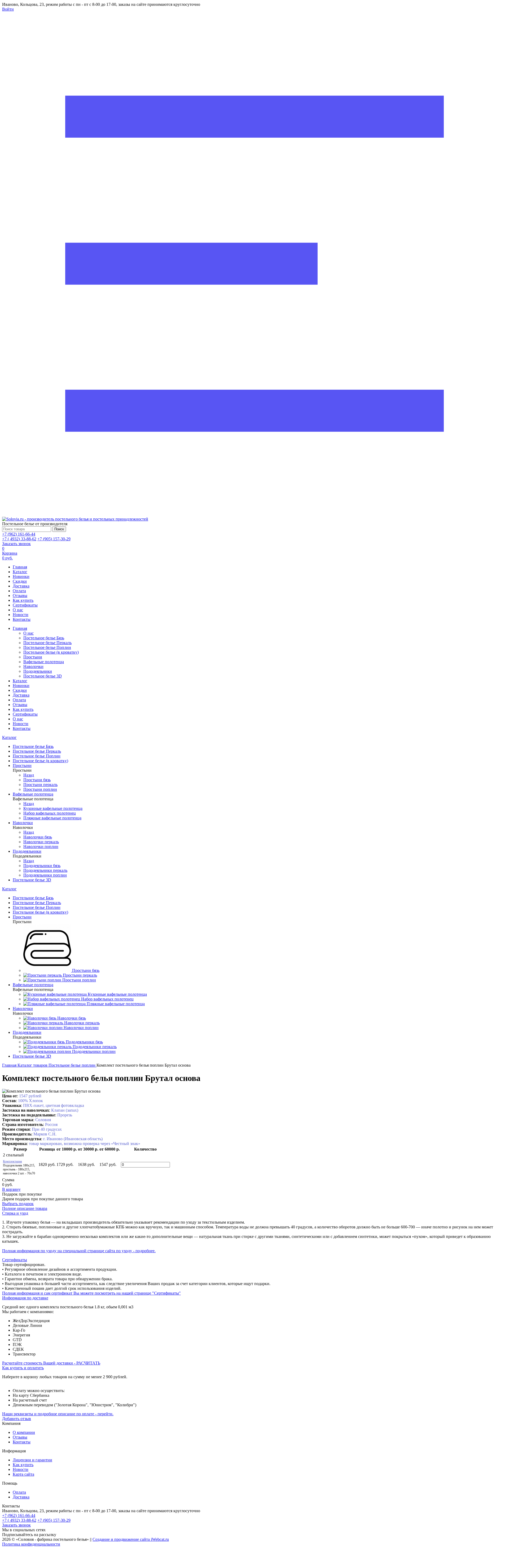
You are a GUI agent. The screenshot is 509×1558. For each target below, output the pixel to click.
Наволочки (33, 666)
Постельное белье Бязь (43, 638)
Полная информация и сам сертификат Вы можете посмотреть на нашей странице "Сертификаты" (91, 1293)
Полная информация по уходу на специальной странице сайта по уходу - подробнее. (79, 1251)
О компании (24, 1432)
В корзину (11, 1189)
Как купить (23, 600)
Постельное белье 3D (42, 676)
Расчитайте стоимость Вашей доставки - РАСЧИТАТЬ (51, 1363)
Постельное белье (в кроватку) (51, 652)
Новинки (21, 576)
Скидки (20, 581)
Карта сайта (23, 1474)
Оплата (19, 591)
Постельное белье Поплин (47, 647)
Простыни (32, 657)
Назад (28, 775)
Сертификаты (25, 605)
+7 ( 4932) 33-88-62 (19, 539)
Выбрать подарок (18, 1203)
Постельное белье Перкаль (47, 642)
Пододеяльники (37, 671)
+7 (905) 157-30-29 (54, 539)
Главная (20, 567)
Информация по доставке (25, 1298)
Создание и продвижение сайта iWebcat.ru (131, 1539)
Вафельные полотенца (43, 661)
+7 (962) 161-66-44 (18, 534)
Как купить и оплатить (23, 1368)
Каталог (20, 571)
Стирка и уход (15, 1213)
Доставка (21, 586)
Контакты (21, 619)
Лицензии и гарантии (32, 1460)
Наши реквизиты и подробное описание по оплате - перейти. (57, 1414)
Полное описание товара (24, 1208)
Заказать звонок (16, 543)
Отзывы (20, 595)
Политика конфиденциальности (31, 1544)
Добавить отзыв (16, 1418)
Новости (20, 614)
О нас (18, 610)
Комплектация (12, 1161)
